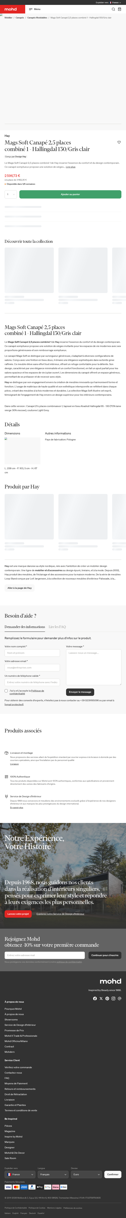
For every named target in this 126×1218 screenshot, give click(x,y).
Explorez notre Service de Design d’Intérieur (60, 913)
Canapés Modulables (37, 17)
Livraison (14, 764)
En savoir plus (16, 807)
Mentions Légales (54, 1208)
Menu (37, 9)
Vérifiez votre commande (18, 1067)
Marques (9, 1141)
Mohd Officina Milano (16, 1041)
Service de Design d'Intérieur (20, 1024)
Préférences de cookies (72, 1208)
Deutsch (32, 1213)
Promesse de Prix (14, 1030)
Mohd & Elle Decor (15, 1152)
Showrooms (11, 1019)
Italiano (8, 1213)
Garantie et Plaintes (15, 1104)
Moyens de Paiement (16, 1083)
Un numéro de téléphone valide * (22, 675)
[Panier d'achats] (119, 9)
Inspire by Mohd (13, 1136)
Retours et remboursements (20, 1088)
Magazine (10, 1131)
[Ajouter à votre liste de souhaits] (119, 142)
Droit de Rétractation (16, 1094)
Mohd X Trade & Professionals (21, 1035)
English (15, 1213)
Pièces (8, 1125)
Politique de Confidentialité (16, 1208)
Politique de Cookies (37, 1208)
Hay (7, 135)
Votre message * (75, 646)
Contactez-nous (13, 1072)
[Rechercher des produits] (113, 9)
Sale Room (10, 1158)
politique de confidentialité (69, 962)
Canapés (20, 17)
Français (23, 1213)
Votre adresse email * (16, 661)
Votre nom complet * (16, 646)
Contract (9, 1046)
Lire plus (70, 166)
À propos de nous (14, 1014)
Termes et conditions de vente (21, 1110)
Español (41, 1213)
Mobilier (8, 17)
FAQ (7, 1078)
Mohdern (10, 1051)
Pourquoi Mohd (13, 1008)
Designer (10, 1147)
